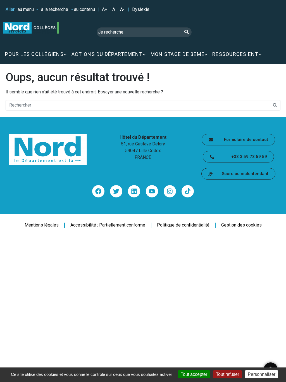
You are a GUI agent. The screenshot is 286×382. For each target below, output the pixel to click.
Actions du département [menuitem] (107, 54)
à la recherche (54, 9)
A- (122, 9)
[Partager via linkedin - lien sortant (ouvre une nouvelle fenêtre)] (134, 191)
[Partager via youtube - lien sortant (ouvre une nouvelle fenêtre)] (152, 191)
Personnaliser (261, 374)
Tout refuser (227, 374)
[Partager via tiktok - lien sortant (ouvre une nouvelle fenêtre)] (188, 191)
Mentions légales (42, 225)
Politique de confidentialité (183, 225)
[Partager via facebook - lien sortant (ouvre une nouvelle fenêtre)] (98, 191)
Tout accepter (194, 374)
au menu (26, 9)
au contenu (84, 9)
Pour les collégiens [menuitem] (34, 54)
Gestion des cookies (241, 225)
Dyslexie (140, 9)
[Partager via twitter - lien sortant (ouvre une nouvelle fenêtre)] (116, 191)
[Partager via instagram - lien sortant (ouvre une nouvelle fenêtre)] (170, 191)
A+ (104, 9)
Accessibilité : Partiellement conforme (107, 225)
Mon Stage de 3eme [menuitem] (177, 54)
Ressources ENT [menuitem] (235, 54)
